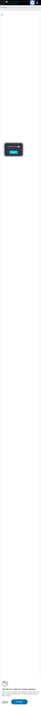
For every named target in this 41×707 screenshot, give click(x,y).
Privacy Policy (6, 695)
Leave (5, 702)
